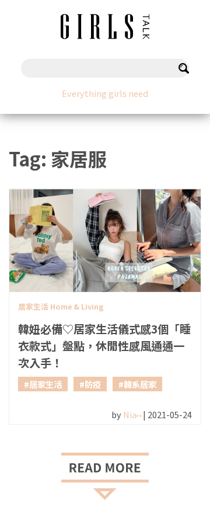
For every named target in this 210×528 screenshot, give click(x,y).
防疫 (93, 384)
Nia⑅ (132, 414)
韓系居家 (140, 384)
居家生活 (45, 384)
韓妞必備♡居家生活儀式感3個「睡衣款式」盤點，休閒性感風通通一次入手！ (104, 346)
